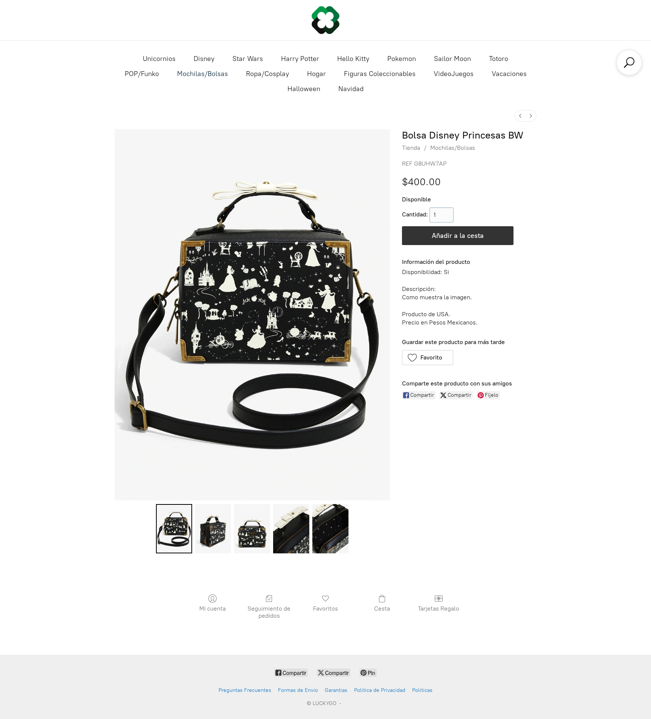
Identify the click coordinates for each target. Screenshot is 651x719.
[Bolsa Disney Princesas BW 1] (213, 528)
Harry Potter (300, 59)
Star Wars (247, 59)
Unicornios (159, 59)
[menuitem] (520, 115)
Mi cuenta (212, 608)
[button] (428, 357)
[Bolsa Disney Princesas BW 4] (330, 528)
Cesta (382, 608)
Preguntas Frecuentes (245, 690)
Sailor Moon (452, 59)
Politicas (422, 690)
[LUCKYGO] (325, 20)
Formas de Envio (298, 690)
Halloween (303, 89)
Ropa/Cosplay (267, 74)
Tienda (411, 147)
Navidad (351, 89)
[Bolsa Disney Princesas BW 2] (252, 528)
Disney (204, 59)
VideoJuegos (454, 74)
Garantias (336, 690)
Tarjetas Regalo (438, 608)
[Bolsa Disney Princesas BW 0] (174, 528)
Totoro (498, 59)
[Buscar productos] (629, 62)
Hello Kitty (353, 59)
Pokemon (401, 59)
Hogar (316, 74)
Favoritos (325, 608)
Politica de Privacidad (379, 690)
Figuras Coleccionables (380, 74)
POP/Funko (142, 74)
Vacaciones (509, 74)
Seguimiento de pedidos (269, 612)
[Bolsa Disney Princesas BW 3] (291, 528)
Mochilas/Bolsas (202, 74)
